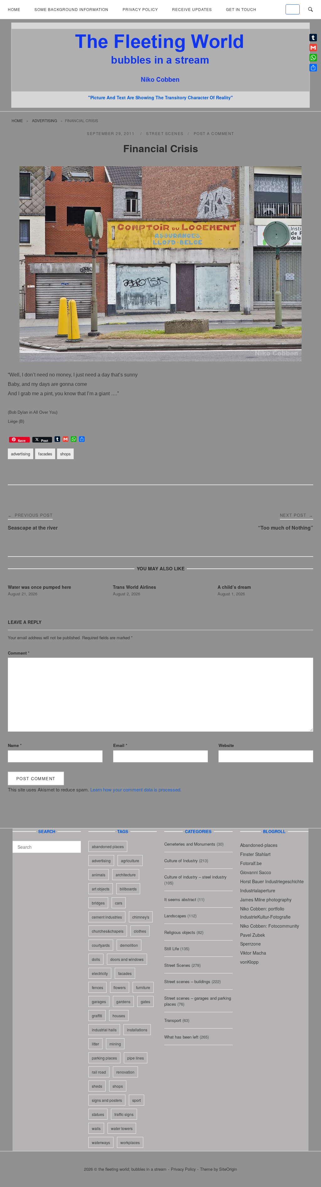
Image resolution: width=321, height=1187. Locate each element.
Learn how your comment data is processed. (136, 789)
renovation (125, 1072)
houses (119, 1015)
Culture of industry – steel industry (195, 877)
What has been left (181, 1037)
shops (65, 454)
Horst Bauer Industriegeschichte (272, 881)
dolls (96, 959)
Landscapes (175, 916)
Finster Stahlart (255, 854)
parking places (104, 1057)
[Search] (73, 844)
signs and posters (107, 1100)
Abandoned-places (258, 845)
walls (96, 1128)
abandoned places (108, 846)
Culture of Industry (181, 860)
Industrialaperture (257, 890)
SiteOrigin (228, 1169)
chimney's (140, 917)
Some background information (71, 9)
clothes (140, 931)
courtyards (101, 945)
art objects (100, 888)
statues (98, 1114)
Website (226, 745)
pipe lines (135, 1057)
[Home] (160, 89)
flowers (119, 987)
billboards (128, 888)
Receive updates (192, 9)
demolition (129, 945)
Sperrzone (250, 944)
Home (14, 9)
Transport (172, 1020)
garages (99, 1001)
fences (97, 987)
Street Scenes (165, 133)
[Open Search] (310, 9)
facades (45, 454)
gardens (123, 1001)
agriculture (130, 860)
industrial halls (104, 1029)
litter (95, 1043)
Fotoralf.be (251, 863)
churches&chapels (108, 931)
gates (145, 1001)
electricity (100, 973)
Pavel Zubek (252, 935)
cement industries (107, 917)
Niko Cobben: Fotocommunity (269, 926)
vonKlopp (249, 962)
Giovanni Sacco (255, 872)
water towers (122, 1128)
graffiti (97, 1015)
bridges (98, 902)
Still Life (171, 948)
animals (98, 874)
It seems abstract (180, 899)
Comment (18, 653)
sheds (97, 1086)
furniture (143, 987)
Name (15, 745)
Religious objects (179, 932)
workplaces (130, 1142)
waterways (101, 1142)
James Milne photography (266, 899)
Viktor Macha (253, 953)
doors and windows (127, 959)
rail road (99, 1072)
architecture (126, 874)
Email (120, 745)
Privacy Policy (140, 9)
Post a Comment (214, 133)
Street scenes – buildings (187, 981)
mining (115, 1043)
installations (137, 1029)
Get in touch (241, 9)
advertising (44, 120)
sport (136, 1100)
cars (118, 902)
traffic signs (124, 1114)
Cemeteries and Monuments (189, 844)
